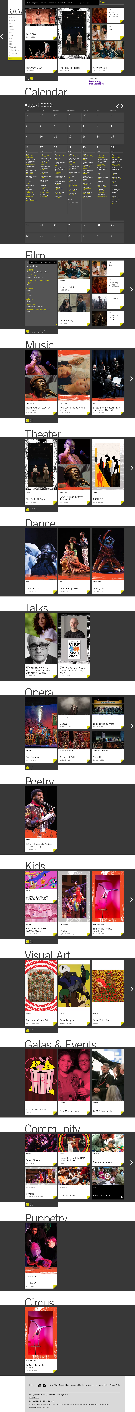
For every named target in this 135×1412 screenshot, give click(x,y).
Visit (28, 3)
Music (11, 26)
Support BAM (62, 3)
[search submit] (122, 2)
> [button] (56, 324)
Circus (11, 59)
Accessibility (103, 1385)
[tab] (31, 262)
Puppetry (12, 56)
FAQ (51, 1385)
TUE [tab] (41, 262)
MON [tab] (36, 262)
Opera (11, 38)
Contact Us (92, 1385)
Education (43, 3)
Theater (11, 29)
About (70, 3)
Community (13, 53)
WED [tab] (45, 262)
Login (88, 3)
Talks (11, 35)
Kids (10, 44)
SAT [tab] (27, 262)
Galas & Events (14, 50)
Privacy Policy (115, 1385)
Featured (12, 17)
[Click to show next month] (121, 105)
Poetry (11, 41)
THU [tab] (50, 262)
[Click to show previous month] (116, 105)
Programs (35, 3)
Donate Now (64, 1385)
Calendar (12, 20)
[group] (41, 24)
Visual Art (12, 47)
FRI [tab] (54, 262)
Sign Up (82, 3)
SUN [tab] (32, 262)
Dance (11, 32)
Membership (52, 3)
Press (84, 1385)
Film (10, 23)
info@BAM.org (33, 1398)
